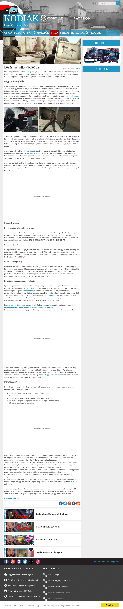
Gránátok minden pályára (58, 587)
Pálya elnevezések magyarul (59, 593)
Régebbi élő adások (56, 599)
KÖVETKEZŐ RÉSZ (12, 498)
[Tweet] (65, 505)
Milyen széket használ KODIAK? (20, 591)
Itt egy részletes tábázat (54, 375)
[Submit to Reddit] (78, 505)
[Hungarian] (93, 4)
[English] (96, 4)
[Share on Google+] (69, 505)
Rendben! (110, 605)
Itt (71, 482)
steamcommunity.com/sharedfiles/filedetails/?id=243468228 (28, 307)
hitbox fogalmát (28, 72)
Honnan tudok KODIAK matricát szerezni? (24, 596)
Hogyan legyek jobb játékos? (59, 581)
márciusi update (29, 151)
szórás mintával (28, 291)
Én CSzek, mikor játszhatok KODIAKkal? (23, 580)
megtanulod (54, 295)
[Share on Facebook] (61, 505)
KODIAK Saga (53, 575)
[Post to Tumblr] (74, 505)
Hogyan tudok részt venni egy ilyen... (22, 575)
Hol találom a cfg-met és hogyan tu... (22, 585)
